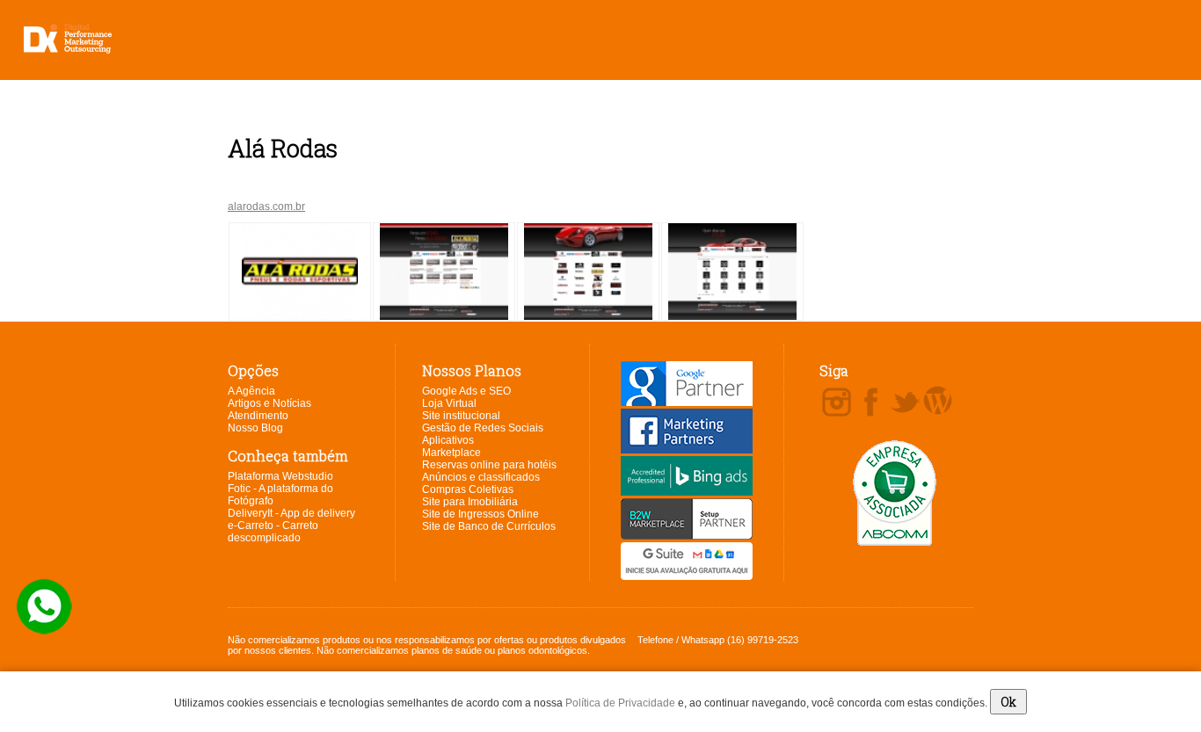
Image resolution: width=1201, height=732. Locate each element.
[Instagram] (836, 403)
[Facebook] (870, 403)
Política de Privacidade (620, 703)
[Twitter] (905, 403)
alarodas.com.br (266, 206)
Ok (1008, 701)
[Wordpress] (937, 401)
